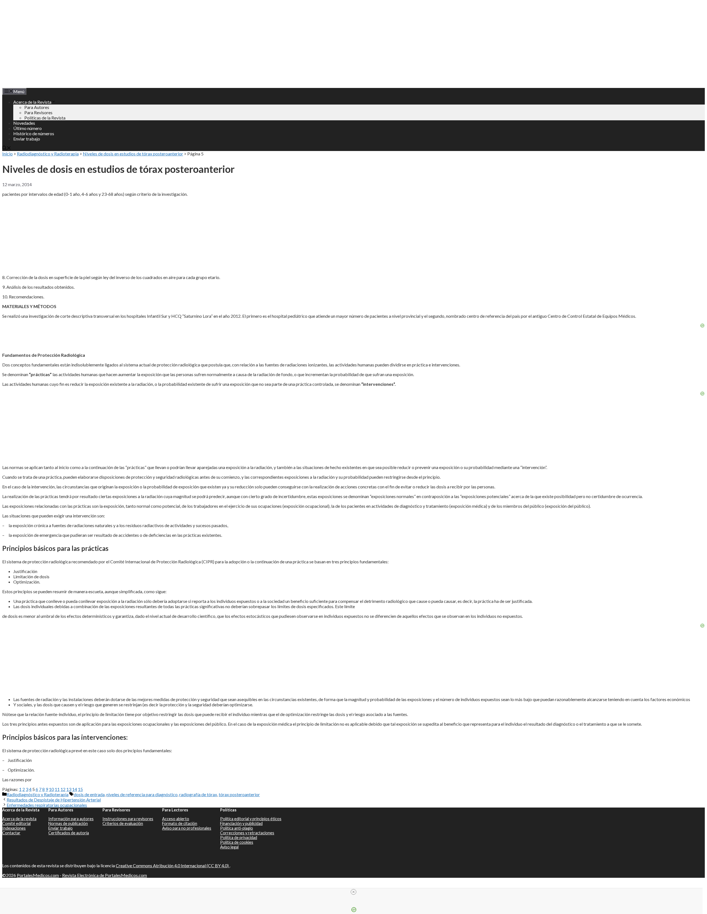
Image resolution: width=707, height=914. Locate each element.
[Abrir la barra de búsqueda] (6, 148)
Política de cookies (236, 842)
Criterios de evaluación (122, 823)
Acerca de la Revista (32, 102)
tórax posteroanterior (239, 794)
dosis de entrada (89, 794)
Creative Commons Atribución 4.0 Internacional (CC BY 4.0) (172, 865)
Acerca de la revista (19, 818)
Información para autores (71, 818)
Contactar (11, 832)
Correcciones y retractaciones (247, 832)
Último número (27, 128)
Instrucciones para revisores (127, 818)
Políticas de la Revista (44, 117)
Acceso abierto (175, 818)
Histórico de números (33, 133)
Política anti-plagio (236, 828)
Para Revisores (38, 112)
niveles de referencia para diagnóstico (142, 794)
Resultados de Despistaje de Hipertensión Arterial (54, 799)
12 (62, 789)
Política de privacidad (238, 837)
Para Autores (36, 107)
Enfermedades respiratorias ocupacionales (47, 805)
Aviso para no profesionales (186, 828)
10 (51, 789)
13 (68, 789)
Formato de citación (179, 823)
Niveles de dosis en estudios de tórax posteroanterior (133, 153)
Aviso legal (229, 847)
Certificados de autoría (68, 832)
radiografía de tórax (198, 794)
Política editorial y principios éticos (250, 818)
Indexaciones (14, 828)
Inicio (7, 153)
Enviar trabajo (26, 138)
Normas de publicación (68, 823)
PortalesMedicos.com (38, 875)
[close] (353, 892)
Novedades (24, 123)
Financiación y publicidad (241, 823)
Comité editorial (16, 823)
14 (74, 789)
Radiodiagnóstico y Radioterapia (48, 153)
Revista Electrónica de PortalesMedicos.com (104, 875)
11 (57, 789)
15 (80, 789)
